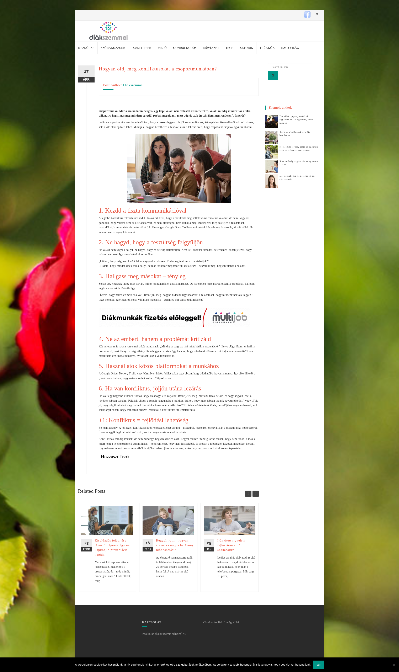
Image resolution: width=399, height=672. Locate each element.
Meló (162, 47)
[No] (394, 665)
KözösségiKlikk (229, 622)
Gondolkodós (185, 47)
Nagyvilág (290, 47)
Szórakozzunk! (114, 47)
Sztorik (246, 47)
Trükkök (267, 47)
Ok (318, 664)
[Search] (273, 75)
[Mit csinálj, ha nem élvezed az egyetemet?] (271, 180)
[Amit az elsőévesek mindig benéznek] (271, 137)
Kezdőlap (86, 47)
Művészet (211, 47)
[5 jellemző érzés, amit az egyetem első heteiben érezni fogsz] (271, 151)
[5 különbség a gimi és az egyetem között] (271, 166)
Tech (229, 47)
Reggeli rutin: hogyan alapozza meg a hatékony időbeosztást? (175, 545)
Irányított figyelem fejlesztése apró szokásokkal (231, 545)
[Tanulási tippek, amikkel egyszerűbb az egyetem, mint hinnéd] (271, 121)
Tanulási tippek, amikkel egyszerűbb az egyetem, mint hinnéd (296, 119)
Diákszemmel (133, 85)
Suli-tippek (142, 47)
